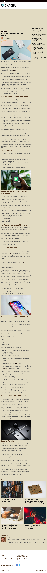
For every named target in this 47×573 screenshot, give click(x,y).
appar (10, 253)
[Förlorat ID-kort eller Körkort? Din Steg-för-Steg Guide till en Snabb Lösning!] (35, 489)
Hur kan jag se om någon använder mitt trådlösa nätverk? (38, 52)
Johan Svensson (7, 37)
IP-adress (28, 99)
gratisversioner (20, 262)
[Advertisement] (23, 18)
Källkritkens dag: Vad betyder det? (9, 500)
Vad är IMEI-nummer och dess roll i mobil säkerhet (39, 58)
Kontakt (18, 561)
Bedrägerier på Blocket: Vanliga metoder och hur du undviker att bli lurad (11, 526)
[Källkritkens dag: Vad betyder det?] (12, 489)
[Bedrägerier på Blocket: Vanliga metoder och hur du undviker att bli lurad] (12, 515)
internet (14, 70)
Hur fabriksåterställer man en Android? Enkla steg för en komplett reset (39, 36)
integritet (27, 445)
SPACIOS (9, 570)
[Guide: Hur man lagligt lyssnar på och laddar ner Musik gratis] (35, 515)
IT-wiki (3, 31)
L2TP (9, 155)
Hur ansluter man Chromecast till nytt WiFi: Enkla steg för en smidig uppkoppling (38, 40)
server (8, 113)
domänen (5, 368)
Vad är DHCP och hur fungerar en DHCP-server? (39, 55)
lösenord (17, 363)
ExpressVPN (4, 398)
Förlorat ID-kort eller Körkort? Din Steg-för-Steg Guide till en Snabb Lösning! (34, 501)
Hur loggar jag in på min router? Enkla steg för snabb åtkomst (39, 48)
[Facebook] (17, 565)
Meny (2, 1)
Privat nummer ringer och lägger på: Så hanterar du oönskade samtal (38, 32)
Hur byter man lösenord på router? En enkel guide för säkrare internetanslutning (39, 44)
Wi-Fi (10, 104)
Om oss (18, 559)
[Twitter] (19, 565)
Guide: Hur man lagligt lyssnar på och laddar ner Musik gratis (33, 526)
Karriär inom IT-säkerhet (22, 558)
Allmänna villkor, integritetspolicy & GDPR (22, 556)
